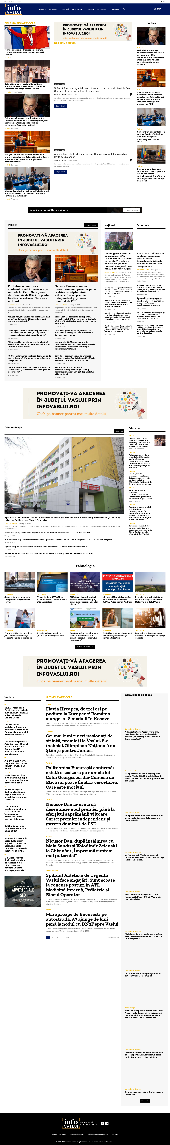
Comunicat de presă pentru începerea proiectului (144, 1093)
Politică (7, 129)
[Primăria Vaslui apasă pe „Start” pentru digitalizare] (52, 618)
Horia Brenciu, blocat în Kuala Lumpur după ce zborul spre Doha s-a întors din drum (16, 779)
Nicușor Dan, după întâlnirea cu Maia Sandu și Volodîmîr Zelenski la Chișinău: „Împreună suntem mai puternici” (27, 193)
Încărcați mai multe (84, 647)
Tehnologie (9, 594)
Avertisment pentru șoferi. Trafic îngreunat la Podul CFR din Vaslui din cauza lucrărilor (143, 897)
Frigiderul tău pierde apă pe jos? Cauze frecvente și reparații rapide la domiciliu (18, 635)
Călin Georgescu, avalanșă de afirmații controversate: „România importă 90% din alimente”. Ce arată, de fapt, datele (75, 358)
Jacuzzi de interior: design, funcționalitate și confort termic (18, 599)
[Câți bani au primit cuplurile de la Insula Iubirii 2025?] (35, 827)
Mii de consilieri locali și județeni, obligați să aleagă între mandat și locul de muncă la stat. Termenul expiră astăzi (29, 344)
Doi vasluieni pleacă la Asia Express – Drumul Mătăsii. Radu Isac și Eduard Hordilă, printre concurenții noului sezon (16, 747)
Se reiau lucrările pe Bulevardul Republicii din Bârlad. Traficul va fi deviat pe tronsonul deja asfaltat (47, 533)
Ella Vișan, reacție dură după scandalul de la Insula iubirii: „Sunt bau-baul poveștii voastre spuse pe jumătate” (15, 864)
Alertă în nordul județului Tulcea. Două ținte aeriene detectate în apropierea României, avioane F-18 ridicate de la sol (119, 291)
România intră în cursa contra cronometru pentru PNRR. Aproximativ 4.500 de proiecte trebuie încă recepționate (150, 260)
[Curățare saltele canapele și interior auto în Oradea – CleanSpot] (144, 955)
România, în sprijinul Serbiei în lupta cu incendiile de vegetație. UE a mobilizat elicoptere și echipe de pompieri (118, 303)
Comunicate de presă (133, 729)
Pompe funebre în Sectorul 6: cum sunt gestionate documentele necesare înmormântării (144, 818)
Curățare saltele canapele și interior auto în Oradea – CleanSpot (143, 974)
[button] (124, 9)
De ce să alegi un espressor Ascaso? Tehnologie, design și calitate (150, 635)
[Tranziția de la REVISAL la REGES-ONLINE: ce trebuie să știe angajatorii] (52, 582)
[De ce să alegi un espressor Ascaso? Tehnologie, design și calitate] (150, 618)
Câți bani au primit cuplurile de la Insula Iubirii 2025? (15, 828)
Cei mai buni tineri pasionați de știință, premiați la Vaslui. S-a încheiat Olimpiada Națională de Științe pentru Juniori (25, 86)
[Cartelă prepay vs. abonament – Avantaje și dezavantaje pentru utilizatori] (117, 618)
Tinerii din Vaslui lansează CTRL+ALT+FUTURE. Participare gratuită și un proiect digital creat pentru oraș (140, 495)
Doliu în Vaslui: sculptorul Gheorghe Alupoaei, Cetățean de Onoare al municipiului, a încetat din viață (16, 729)
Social (7, 722)
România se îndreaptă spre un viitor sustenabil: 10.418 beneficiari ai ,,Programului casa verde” (84, 637)
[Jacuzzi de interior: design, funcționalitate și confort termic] (20, 582)
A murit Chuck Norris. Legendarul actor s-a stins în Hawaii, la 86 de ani (16, 765)
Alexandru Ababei (60, 94)
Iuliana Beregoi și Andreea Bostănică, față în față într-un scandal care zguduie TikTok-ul (16, 794)
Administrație (42, 630)
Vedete (7, 705)
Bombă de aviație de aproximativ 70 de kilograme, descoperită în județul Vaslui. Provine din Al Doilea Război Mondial (119, 329)
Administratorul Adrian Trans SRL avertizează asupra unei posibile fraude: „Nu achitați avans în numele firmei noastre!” (142, 735)
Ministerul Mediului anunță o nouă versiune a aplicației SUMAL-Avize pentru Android (117, 599)
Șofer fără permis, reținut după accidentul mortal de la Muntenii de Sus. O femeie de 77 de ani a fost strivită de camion (92, 90)
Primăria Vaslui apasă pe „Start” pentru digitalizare (50, 634)
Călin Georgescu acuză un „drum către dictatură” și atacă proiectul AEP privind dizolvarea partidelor (74, 332)
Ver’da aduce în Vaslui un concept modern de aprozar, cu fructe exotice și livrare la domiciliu (144, 857)
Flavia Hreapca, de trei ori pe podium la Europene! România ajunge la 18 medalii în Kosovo (25, 52)
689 (67, 937)
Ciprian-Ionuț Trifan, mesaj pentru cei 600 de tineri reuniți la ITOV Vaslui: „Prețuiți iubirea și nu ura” (47, 547)
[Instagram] (164, 1)
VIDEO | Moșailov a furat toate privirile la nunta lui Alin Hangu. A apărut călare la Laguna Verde (16, 712)
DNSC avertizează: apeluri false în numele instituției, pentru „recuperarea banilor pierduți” (84, 600)
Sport (7, 58)
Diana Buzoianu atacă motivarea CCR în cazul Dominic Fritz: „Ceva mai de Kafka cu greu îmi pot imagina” (29, 369)
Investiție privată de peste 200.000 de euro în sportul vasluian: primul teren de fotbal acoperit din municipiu (144, 1054)
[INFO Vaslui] (14, 9)
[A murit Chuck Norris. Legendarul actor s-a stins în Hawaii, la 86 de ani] (35, 762)
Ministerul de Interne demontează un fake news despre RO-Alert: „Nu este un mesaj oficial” (143, 936)
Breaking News (59, 84)
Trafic (48, 910)
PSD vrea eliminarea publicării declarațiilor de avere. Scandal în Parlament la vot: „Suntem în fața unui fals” (29, 358)
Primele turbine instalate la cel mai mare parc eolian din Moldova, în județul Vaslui (148, 599)
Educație (8, 92)
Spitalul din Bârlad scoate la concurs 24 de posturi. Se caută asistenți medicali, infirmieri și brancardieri (49, 553)
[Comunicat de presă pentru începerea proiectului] (144, 1073)
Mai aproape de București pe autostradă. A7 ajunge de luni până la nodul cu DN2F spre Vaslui (82, 919)
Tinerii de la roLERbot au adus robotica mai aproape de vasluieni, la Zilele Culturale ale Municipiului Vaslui (140, 530)
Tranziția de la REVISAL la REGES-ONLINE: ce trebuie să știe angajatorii (52, 599)
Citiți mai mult (60, 106)
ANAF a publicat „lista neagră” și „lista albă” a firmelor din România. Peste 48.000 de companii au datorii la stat (151, 315)
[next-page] (73, 937)
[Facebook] (161, 1)
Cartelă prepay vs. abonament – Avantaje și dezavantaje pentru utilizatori (117, 635)
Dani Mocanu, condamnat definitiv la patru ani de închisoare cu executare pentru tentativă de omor (15, 812)
